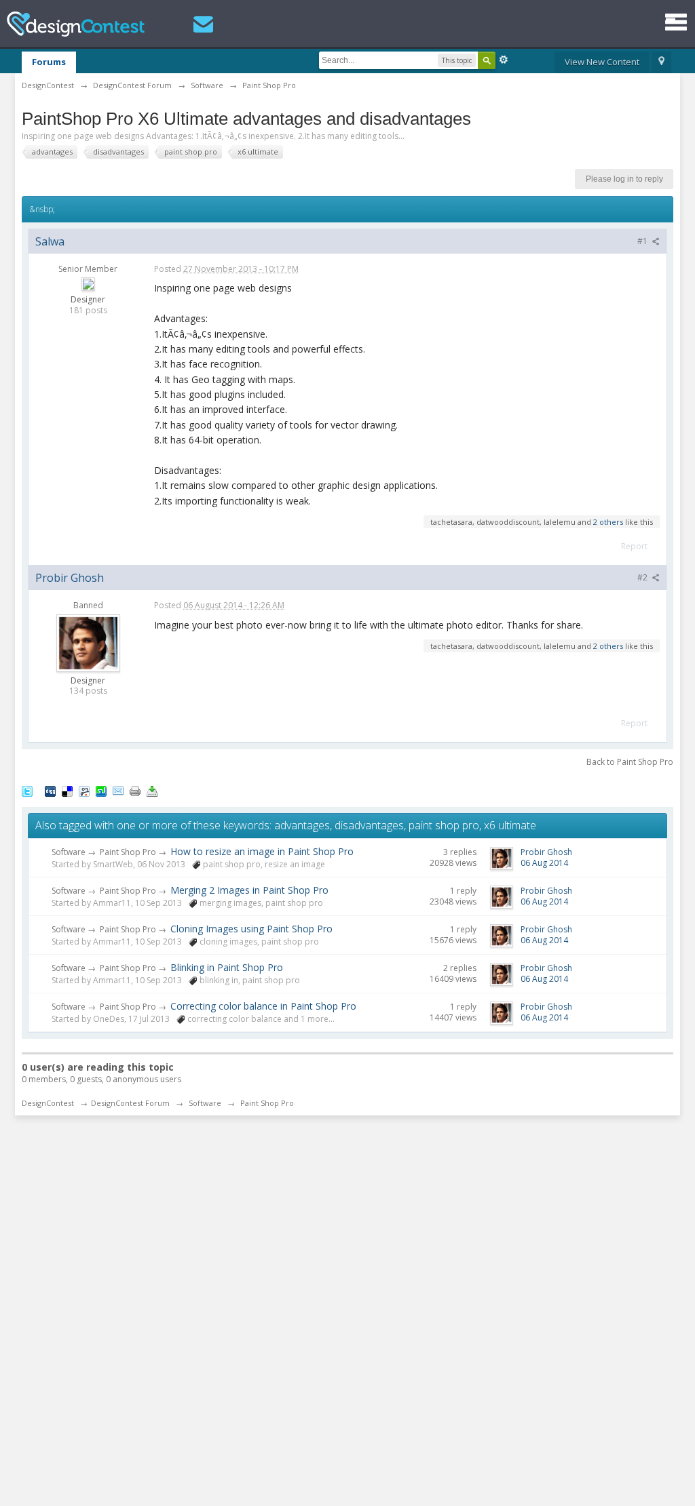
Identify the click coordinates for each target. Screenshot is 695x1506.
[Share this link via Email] (118, 791)
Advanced (503, 59)
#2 (643, 577)
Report (634, 546)
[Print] (135, 791)
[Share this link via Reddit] (84, 791)
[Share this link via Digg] (50, 791)
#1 (643, 241)
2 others (608, 522)
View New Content (602, 62)
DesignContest (76, 24)
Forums (49, 62)
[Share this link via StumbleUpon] (101, 791)
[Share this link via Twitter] (27, 791)
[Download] (152, 791)
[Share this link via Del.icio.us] (67, 791)
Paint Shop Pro (128, 852)
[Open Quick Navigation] (661, 62)
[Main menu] (676, 22)
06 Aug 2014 (544, 863)
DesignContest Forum (130, 1103)
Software (69, 852)
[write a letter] (203, 24)
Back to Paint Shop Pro (629, 762)
